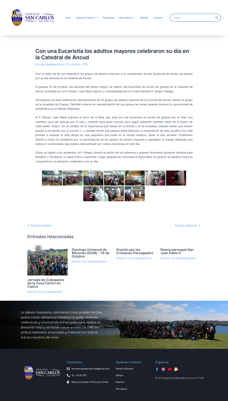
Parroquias (108, 17)
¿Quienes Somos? (85, 17)
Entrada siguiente (187, 225)
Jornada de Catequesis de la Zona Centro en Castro (45, 283)
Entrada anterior (40, 225)
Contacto (158, 17)
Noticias (144, 17)
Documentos (126, 17)
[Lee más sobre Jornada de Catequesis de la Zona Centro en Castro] (47, 260)
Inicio (68, 17)
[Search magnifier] (216, 17)
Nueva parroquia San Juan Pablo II (176, 251)
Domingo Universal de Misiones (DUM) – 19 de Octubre (90, 253)
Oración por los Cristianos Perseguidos (134, 251)
